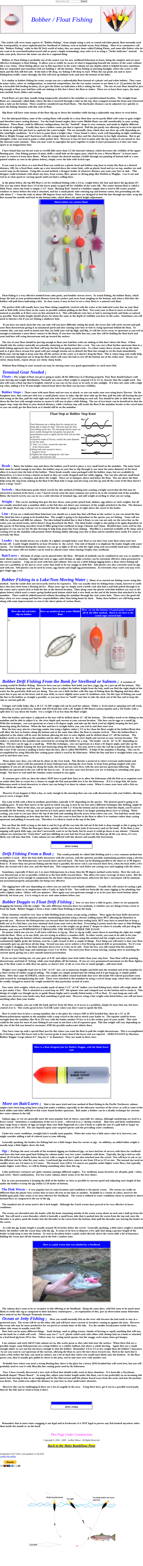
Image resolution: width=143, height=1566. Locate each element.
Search (84, 1)
